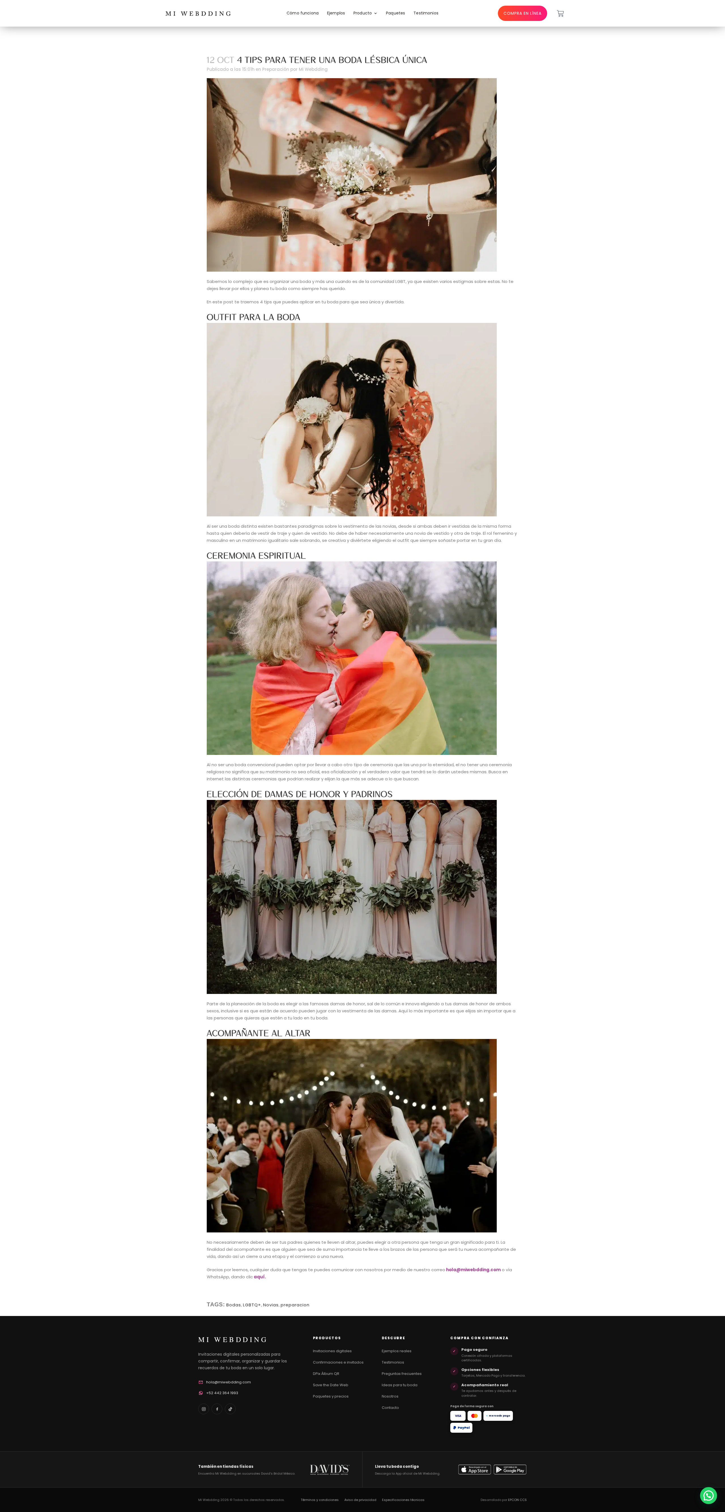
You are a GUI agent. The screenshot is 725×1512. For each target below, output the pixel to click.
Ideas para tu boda (399, 1385)
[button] (708, 1495)
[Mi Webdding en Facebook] (217, 1409)
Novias (271, 1305)
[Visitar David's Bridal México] (330, 1470)
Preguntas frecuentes (402, 1373)
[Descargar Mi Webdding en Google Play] (510, 1469)
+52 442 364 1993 (222, 1393)
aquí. (260, 1277)
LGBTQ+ (252, 1305)
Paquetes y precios (331, 1396)
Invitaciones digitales (332, 1351)
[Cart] (560, 13)
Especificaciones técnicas (403, 1500)
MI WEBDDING (233, 1339)
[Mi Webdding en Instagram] (203, 1409)
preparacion (295, 1305)
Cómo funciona (303, 13)
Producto (362, 13)
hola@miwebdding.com (228, 1382)
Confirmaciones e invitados (338, 1362)
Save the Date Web (330, 1385)
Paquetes (395, 13)
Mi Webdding (313, 69)
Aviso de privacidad (360, 1500)
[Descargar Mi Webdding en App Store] (474, 1469)
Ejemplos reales (396, 1351)
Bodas (233, 1305)
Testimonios (425, 13)
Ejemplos (336, 13)
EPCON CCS (517, 1500)
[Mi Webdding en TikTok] (230, 1409)
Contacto (390, 1407)
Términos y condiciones (320, 1500)
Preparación (275, 69)
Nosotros (390, 1396)
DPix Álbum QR (326, 1373)
